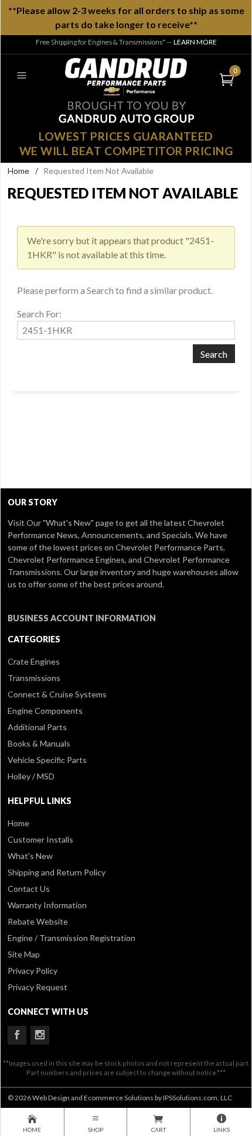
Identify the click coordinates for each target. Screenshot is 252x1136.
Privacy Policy (32, 971)
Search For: (39, 313)
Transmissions (34, 678)
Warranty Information (47, 905)
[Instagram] (39, 1035)
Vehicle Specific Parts (47, 760)
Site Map (24, 954)
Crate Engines (34, 661)
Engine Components (45, 711)
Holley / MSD (31, 776)
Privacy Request (37, 987)
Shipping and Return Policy (56, 872)
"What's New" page (78, 523)
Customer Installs (40, 839)
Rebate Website (38, 921)
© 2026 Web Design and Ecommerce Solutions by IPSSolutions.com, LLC (120, 1097)
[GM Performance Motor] (126, 75)
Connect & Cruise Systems (57, 694)
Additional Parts (37, 727)
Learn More (195, 41)
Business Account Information (82, 618)
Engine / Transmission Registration (71, 938)
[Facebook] (17, 1035)
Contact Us (29, 889)
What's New (30, 856)
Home (18, 171)
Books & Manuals (39, 743)
